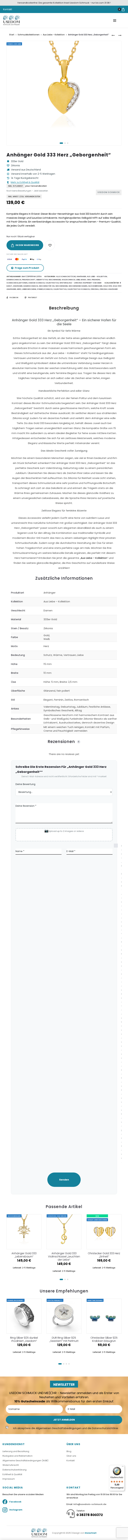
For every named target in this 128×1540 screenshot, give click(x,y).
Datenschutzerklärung (14, 1469)
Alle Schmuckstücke (66, 276)
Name (20, 851)
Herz (19, 289)
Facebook (14, 297)
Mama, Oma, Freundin (90, 279)
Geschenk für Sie (46, 286)
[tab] (64, 439)
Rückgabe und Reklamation (17, 1455)
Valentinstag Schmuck (78, 289)
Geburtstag (42, 279)
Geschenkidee (54, 279)
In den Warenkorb (27, 245)
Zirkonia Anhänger (109, 289)
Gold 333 (107, 286)
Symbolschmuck (44, 289)
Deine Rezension (26, 806)
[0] (123, 9)
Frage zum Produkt (27, 268)
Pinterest (32, 297)
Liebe (78, 279)
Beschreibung (64, 308)
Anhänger (81, 276)
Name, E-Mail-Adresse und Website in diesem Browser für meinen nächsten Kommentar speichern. (117, 1004)
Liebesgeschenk (29, 289)
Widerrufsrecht (10, 1465)
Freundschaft (28, 279)
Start (11, 34)
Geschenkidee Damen (77, 286)
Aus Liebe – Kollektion (94, 558)
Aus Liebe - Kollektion (54, 34)
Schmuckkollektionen (29, 34)
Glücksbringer (95, 286)
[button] (61, 143)
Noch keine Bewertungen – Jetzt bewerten (27, 190)
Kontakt (7, 9)
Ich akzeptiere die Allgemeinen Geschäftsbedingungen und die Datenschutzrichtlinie (65, 1428)
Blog (68, 1451)
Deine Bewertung (25, 784)
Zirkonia (94, 289)
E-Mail (70, 851)
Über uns (71, 1455)
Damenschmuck (13, 279)
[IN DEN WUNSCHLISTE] (50, 245)
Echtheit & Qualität (12, 1474)
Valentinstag (52, 283)
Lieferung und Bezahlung (15, 1451)
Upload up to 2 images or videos (66, 831)
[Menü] (123, 1467)
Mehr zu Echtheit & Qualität (25, 182)
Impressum (8, 1478)
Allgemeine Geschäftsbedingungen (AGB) (25, 1460)
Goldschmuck (68, 279)
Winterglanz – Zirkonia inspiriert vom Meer (81, 283)
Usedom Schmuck (36, 283)
